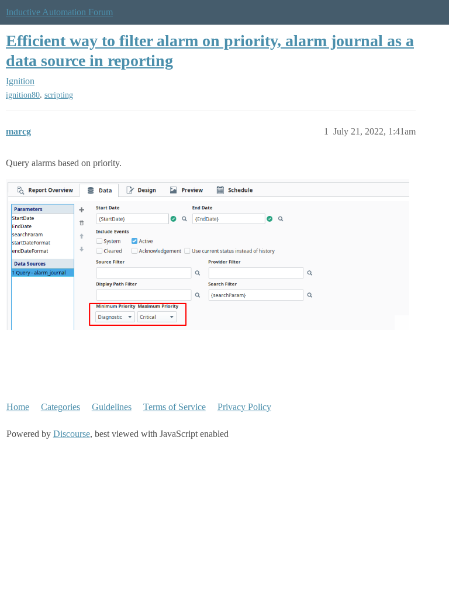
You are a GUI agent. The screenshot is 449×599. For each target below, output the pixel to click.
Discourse (71, 434)
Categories (60, 407)
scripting (58, 95)
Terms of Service (174, 407)
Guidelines (112, 407)
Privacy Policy (244, 407)
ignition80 (23, 95)
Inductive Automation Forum (59, 12)
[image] (207, 254)
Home (17, 407)
